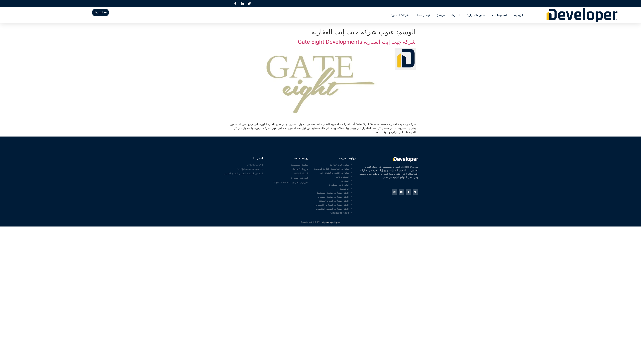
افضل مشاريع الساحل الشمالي (331, 204)
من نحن (441, 15)
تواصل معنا (423, 15)
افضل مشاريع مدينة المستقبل (332, 192)
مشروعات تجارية (476, 15)
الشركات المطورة (400, 15)
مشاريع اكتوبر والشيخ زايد (334, 172)
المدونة (456, 15)
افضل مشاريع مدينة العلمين (333, 196)
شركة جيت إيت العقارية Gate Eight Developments (357, 41)
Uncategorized (339, 212)
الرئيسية (518, 15)
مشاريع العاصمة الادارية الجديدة (331, 168)
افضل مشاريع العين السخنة (333, 200)
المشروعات (501, 15)
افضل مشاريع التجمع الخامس (332, 208)
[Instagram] (394, 192)
